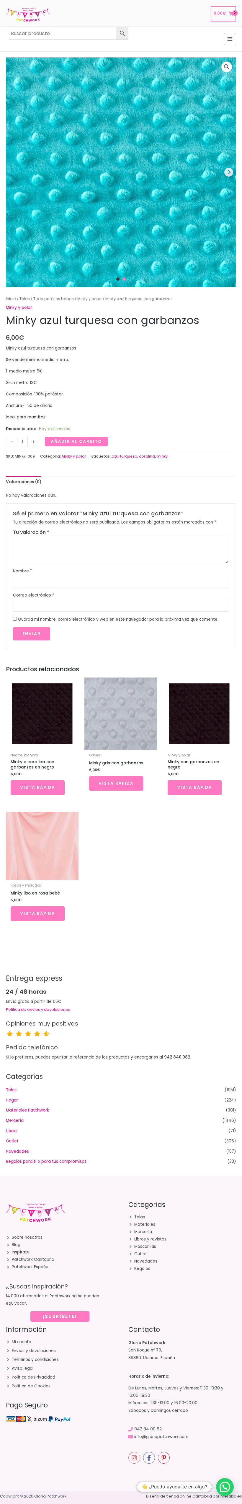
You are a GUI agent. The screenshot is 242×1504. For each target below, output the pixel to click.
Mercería (15, 1120)
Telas (24, 298)
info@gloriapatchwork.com (161, 1437)
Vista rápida (37, 787)
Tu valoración (31, 532)
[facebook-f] (150, 1458)
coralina (147, 456)
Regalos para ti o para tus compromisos (46, 1161)
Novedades (17, 1151)
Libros (11, 1131)
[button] (226, 67)
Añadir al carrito (76, 441)
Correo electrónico (33, 595)
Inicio (11, 298)
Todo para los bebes (53, 298)
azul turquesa (124, 456)
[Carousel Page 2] (124, 279)
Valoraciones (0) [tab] (23, 482)
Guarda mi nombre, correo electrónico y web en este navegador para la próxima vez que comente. (118, 619)
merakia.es (231, 1496)
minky (162, 456)
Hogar (12, 1100)
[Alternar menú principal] (230, 39)
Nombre (22, 571)
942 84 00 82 (148, 1429)
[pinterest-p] (164, 1458)
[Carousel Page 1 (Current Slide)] (118, 279)
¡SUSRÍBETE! (60, 1316)
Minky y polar (89, 298)
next (228, 172)
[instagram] (135, 1458)
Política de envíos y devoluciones (38, 1009)
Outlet (12, 1141)
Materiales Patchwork (27, 1110)
